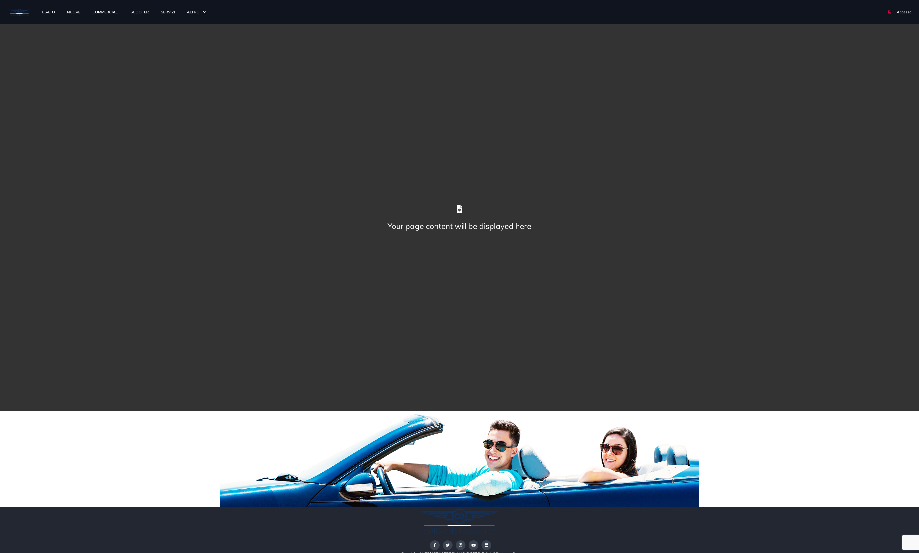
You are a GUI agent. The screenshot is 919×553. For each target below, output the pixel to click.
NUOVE (73, 12)
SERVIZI (168, 12)
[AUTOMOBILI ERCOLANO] (19, 12)
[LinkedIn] (486, 545)
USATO (48, 12)
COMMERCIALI (105, 12)
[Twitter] (448, 545)
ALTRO (193, 12)
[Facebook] (435, 545)
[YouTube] (473, 545)
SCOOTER (139, 12)
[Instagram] (460, 545)
